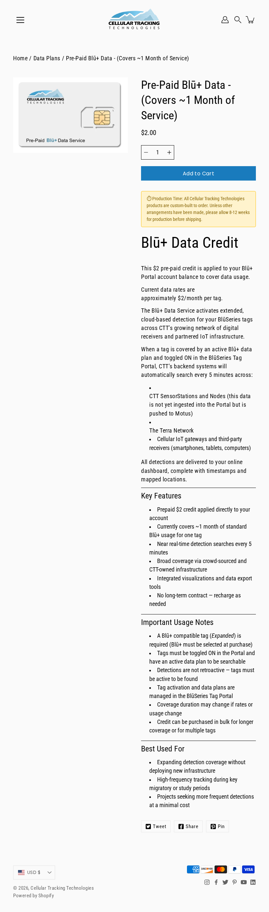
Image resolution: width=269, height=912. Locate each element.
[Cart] (250, 19)
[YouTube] (244, 882)
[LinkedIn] (253, 882)
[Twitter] (225, 882)
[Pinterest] (235, 882)
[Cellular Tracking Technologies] (134, 19)
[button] (237, 19)
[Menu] (20, 20)
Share (192, 826)
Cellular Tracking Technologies (62, 888)
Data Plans (46, 58)
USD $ (33, 872)
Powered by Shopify (33, 896)
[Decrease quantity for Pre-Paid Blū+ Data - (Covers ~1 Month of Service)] (146, 152)
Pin (221, 826)
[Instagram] (207, 882)
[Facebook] (216, 882)
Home (20, 58)
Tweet (159, 826)
